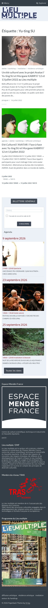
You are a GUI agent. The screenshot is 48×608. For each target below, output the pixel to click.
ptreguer (5, 100)
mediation (22, 68)
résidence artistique (35, 68)
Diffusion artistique (33, 141)
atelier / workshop (9, 68)
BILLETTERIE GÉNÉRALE (24, 201)
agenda (5, 141)
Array (28, 603)
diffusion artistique (9, 595)
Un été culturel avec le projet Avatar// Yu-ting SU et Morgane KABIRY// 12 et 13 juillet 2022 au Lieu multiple (23, 76)
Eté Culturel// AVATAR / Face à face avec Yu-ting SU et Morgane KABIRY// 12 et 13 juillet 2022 (23, 148)
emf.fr (4, 438)
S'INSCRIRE (24, 224)
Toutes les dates (14, 370)
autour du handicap (9, 598)
